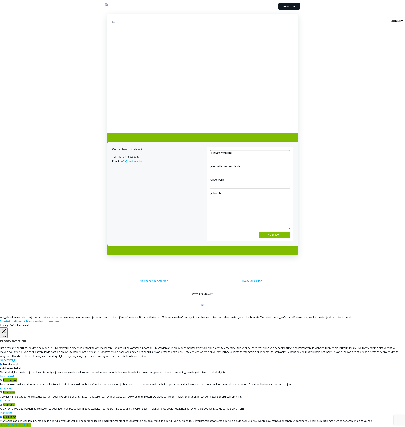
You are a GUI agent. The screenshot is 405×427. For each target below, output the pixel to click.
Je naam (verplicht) (221, 153)
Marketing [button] (6, 412)
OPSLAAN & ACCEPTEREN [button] (15, 425)
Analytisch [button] (6, 400)
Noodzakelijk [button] (8, 360)
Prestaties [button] (6, 388)
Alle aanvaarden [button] (33, 321)
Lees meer (53, 321)
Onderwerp (217, 179)
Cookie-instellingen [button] (11, 321)
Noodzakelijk (11, 364)
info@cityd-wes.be (131, 161)
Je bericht (216, 193)
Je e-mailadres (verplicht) (225, 166)
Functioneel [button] (7, 376)
